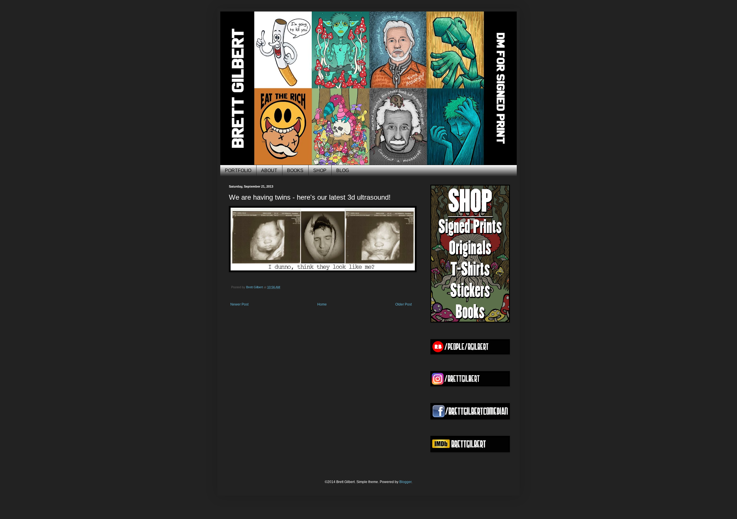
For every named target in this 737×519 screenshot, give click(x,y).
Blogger (405, 482)
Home (322, 304)
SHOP (319, 170)
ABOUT (269, 170)
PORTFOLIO (238, 170)
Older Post (403, 304)
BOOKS (295, 170)
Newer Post (239, 304)
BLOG (342, 170)
